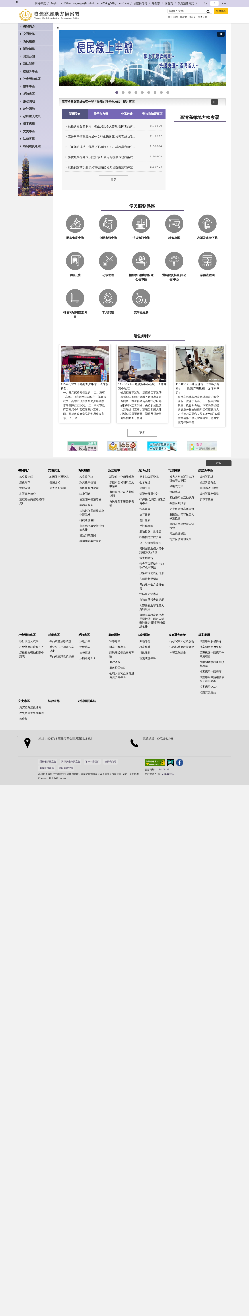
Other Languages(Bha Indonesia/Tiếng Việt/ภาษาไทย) (96, 3)
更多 (113, 179)
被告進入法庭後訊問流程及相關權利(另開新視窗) (155, 92)
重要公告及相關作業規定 (61, 649)
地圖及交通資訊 (59, 476)
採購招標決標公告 (150, 537)
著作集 (23, 718)
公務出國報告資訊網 (151, 599)
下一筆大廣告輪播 (224, 59)
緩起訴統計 (206, 476)
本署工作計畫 (178, 652)
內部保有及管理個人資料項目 (151, 607)
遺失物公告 (146, 558)
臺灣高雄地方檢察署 (199, 117)
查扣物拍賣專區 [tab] (152, 113)
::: (58, 28)
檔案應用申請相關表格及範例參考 (212, 679)
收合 (218, 463)
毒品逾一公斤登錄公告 (151, 586)
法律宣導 (29, 138)
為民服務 (29, 41)
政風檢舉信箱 (87, 482)
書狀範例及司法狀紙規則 (121, 494)
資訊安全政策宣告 (70, 762)
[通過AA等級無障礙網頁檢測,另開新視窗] (155, 763)
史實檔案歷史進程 (30, 707)
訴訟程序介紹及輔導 (121, 476)
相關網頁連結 (32, 146)
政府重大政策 (32, 116)
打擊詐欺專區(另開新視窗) (123, 92)
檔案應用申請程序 (210, 671)
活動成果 (84, 647)
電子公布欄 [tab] (101, 113)
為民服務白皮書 (89, 488)
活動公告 (84, 641)
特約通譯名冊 (87, 520)
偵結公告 (144, 488)
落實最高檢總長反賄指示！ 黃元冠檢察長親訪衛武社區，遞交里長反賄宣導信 (102, 157)
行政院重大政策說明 (182, 641)
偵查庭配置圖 (57, 488)
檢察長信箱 (140, 3)
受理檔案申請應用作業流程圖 (212, 654)
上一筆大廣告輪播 (60, 59)
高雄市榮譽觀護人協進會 (182, 526)
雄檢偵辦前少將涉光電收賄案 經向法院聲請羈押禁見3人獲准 (102, 167)
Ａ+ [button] (223, 3)
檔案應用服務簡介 (210, 641)
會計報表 (144, 520)
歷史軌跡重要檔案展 (31, 713)
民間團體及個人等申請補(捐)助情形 (151, 550)
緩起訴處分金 (208, 482)
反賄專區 (29, 93)
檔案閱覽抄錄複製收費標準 (212, 664)
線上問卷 (84, 493)
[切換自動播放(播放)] (221, 34)
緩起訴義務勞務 (209, 493)
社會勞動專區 (32, 78)
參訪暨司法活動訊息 (182, 497)
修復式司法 (176, 486)
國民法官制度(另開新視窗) (161, 92)
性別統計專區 (147, 658)
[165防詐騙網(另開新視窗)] (122, 446)
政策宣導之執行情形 (151, 573)
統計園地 (29, 108)
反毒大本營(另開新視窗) (136, 92)
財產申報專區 (117, 647)
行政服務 (144, 652)
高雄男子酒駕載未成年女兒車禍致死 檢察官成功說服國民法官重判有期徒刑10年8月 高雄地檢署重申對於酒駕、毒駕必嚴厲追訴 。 (102, 136)
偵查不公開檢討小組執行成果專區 (151, 565)
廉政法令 (114, 662)
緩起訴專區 (30, 71)
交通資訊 (29, 34)
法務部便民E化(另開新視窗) (116, 92)
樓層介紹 (54, 482)
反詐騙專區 (146, 526)
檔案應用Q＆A (208, 686)
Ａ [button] (214, 3)
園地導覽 (144, 641)
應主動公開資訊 (149, 476)
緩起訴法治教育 (209, 488)
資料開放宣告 (66, 768)
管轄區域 (24, 488)
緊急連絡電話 (186, 3)
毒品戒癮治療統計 (60, 641)
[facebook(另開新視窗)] (179, 763)
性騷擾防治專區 (149, 594)
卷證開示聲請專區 (90, 499)
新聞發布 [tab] (75, 113)
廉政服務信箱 (47, 768)
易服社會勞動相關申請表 (31, 654)
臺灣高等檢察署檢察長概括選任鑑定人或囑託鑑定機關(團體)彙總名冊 (152, 621)
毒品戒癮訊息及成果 (61, 656)
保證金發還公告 (149, 493)
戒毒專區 (29, 86)
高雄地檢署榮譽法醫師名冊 (91, 528)
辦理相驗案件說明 (90, 541)
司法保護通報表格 (180, 539)
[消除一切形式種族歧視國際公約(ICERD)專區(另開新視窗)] (202, 446)
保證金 (192, 17)
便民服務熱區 (142, 206)
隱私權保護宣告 (48, 762)
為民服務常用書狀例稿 (121, 503)
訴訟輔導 (29, 48)
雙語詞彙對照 (87, 535)
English (54, 3)
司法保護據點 (178, 533)
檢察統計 (144, 647)
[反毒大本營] (82, 446)
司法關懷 (29, 63)
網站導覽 (40, 3)
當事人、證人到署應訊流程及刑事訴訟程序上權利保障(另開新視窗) (148, 92)
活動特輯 (142, 336)
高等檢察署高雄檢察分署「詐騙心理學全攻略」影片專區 (98, 101)
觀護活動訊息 (178, 503)
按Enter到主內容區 (13, 2)
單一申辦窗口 (92, 762)
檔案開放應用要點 (210, 647)
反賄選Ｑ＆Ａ (87, 658)
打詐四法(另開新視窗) (129, 92)
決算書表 (144, 514)
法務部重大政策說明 (182, 647)
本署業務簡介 (27, 493)
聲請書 (183, 17)
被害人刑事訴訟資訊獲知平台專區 (182, 478)
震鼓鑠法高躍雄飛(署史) (32, 501)
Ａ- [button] (205, 3)
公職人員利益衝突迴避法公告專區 (121, 675)
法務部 (156, 3)
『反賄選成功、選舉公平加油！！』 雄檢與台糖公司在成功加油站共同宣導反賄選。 (102, 147)
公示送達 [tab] (127, 113)
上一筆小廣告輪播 (63, 446)
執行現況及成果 (28, 641)
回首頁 (169, 3)
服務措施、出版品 (150, 531)
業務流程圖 (86, 505)
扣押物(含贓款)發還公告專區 (152, 501)
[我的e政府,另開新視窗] (170, 763)
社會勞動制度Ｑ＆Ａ (31, 647)
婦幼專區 (175, 492)
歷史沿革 (24, 482)
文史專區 (29, 131)
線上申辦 (173, 17)
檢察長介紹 (26, 476)
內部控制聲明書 (149, 579)
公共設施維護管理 (150, 543)
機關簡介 (29, 26)
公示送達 (144, 482)
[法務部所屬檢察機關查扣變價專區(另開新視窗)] (162, 446)
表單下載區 (206, 499)
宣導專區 (114, 641)
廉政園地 (29, 101)
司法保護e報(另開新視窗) (167, 92)
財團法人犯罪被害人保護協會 (182, 516)
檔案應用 (29, 123)
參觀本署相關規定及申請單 (121, 484)
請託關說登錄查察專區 (121, 654)
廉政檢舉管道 (117, 667)
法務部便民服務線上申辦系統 (91, 512)
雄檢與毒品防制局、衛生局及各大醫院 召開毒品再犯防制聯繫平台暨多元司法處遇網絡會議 (102, 126)
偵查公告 (202, 17)
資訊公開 (29, 56)
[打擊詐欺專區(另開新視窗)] (142, 58)
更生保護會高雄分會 (182, 509)
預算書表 (144, 509)
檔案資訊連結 (208, 692)
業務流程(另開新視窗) (142, 92)
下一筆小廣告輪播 (221, 446)
